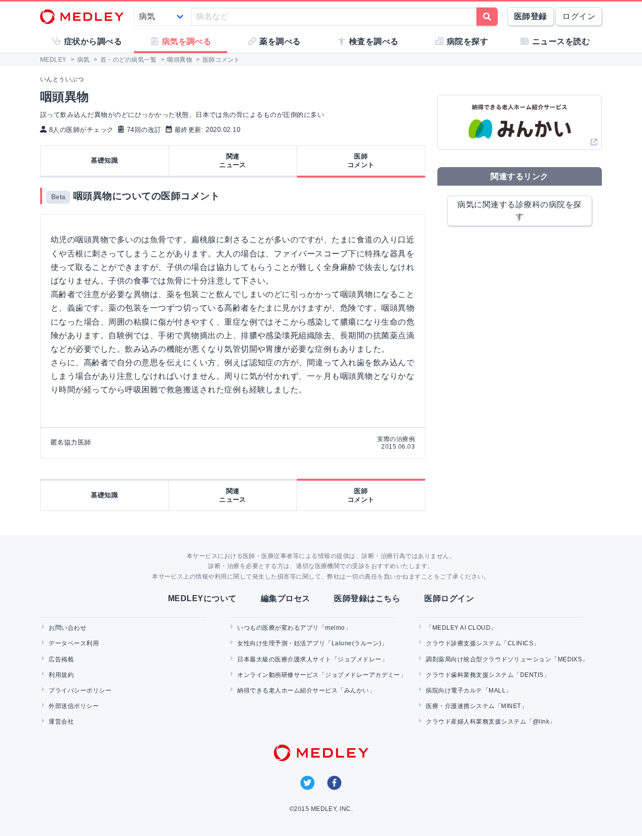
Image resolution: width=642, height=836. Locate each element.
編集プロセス (285, 598)
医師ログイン (449, 598)
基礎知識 (104, 160)
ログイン (578, 16)
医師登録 (530, 16)
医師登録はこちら (367, 598)
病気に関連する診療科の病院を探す (519, 210)
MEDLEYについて (202, 598)
